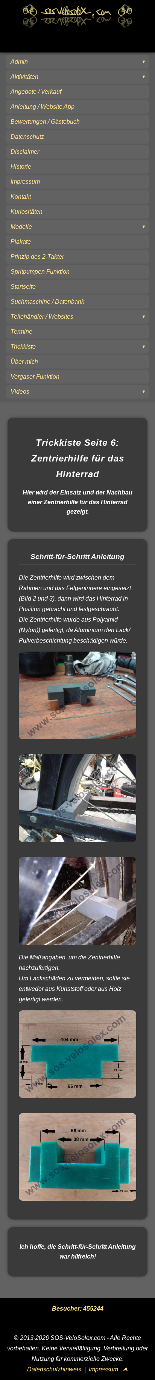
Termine (21, 331)
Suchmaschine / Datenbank (47, 301)
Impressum (25, 181)
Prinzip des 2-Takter (37, 256)
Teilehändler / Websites (42, 316)
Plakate (21, 241)
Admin (19, 61)
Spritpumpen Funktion (40, 271)
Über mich (24, 361)
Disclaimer (25, 151)
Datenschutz (27, 136)
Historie (21, 166)
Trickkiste (23, 346)
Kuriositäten (27, 211)
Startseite (23, 286)
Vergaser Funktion (35, 376)
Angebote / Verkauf (36, 91)
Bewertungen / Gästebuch (45, 121)
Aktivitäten (24, 76)
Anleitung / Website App (42, 106)
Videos (20, 391)
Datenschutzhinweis (54, 1369)
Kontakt (21, 196)
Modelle (21, 226)
